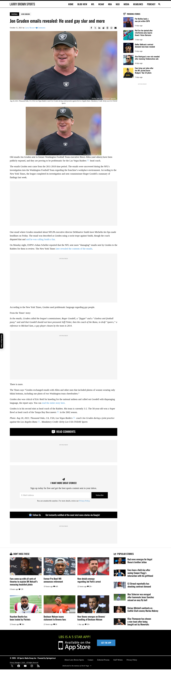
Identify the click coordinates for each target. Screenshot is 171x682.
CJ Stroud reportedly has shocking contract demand (139, 585)
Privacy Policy (84, 501)
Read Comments (65, 431)
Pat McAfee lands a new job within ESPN (142, 20)
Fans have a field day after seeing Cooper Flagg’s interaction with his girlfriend (140, 573)
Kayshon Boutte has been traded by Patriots (20, 618)
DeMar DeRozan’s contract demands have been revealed (145, 45)
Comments (41, 28)
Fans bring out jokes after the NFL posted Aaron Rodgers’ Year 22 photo (144, 70)
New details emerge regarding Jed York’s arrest (89, 580)
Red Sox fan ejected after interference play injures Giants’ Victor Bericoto (144, 32)
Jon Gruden (26, 14)
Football (14, 14)
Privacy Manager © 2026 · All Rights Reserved (24, 662)
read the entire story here (53, 403)
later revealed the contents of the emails (74, 248)
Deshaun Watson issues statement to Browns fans (55, 618)
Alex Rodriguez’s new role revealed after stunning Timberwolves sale (147, 57)
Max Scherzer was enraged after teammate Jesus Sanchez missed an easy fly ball (140, 597)
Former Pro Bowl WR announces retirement (53, 580)
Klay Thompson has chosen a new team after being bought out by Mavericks (139, 621)
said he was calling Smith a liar (40, 239)
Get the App (106, 642)
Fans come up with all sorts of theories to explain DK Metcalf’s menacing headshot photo (24, 581)
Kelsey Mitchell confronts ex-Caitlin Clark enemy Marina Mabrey (142, 609)
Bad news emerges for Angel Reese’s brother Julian (139, 561)
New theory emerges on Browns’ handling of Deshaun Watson (91, 618)
